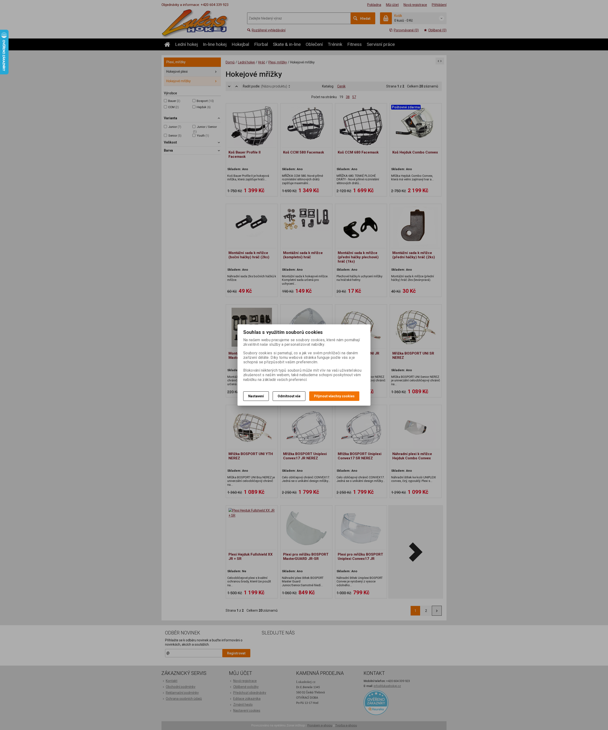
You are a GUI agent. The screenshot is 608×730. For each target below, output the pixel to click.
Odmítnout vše (289, 396)
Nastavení (256, 396)
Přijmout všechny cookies (334, 396)
